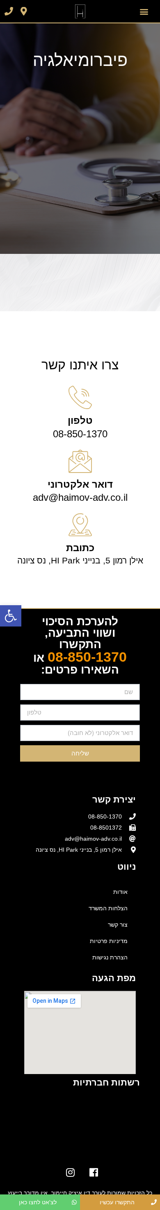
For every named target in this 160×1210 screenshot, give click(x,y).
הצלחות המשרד (108, 908)
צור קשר (118, 924)
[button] (10, 615)
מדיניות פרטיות (109, 941)
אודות (120, 892)
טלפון (80, 420)
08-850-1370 (87, 657)
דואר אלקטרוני (80, 484)
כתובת (80, 547)
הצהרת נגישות (110, 957)
